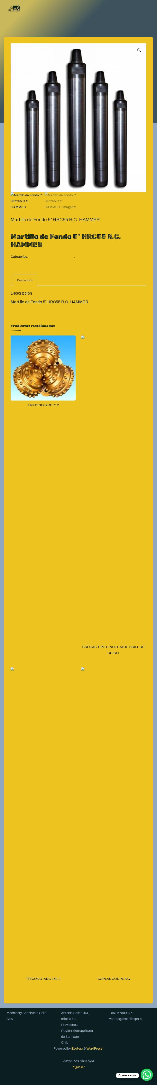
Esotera (77, 1048)
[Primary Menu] (148, 8)
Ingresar (78, 1067)
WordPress (94, 1048)
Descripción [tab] (25, 280)
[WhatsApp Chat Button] (147, 1075)
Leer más (43, 373)
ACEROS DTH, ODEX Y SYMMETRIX (104, 256)
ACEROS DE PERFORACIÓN (51, 256)
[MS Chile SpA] (14, 8)
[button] (139, 50)
